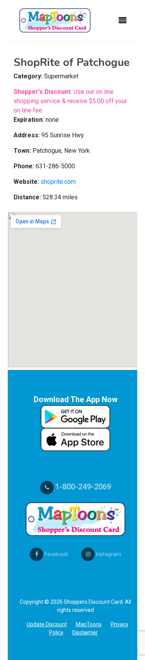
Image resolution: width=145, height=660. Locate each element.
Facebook (55, 554)
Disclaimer (85, 632)
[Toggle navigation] (122, 20)
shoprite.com (58, 181)
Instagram (108, 554)
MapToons (89, 624)
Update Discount (47, 624)
